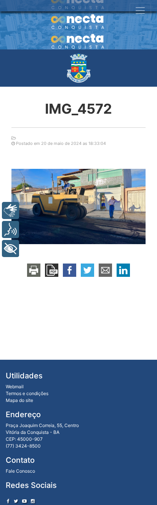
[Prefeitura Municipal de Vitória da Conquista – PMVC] (78, 68)
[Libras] (10, 210)
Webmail (15, 386)
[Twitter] (16, 501)
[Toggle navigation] (140, 10)
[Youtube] (24, 501)
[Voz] (10, 229)
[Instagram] (33, 501)
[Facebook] (8, 501)
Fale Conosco (20, 471)
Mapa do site (19, 400)
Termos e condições (27, 393)
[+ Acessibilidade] (10, 248)
